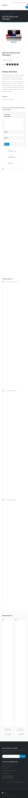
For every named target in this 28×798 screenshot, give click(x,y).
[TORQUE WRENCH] (5, 444)
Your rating (7, 114)
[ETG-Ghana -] (5, 5)
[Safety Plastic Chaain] (5, 335)
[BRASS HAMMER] (5, 553)
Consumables (9, 60)
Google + (15, 64)
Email (17, 64)
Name (6, 132)
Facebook (7, 64)
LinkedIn (12, 64)
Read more (8, 734)
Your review (7, 116)
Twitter (10, 64)
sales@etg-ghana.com (6, 773)
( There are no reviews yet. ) (14, 57)
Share (3, 64)
